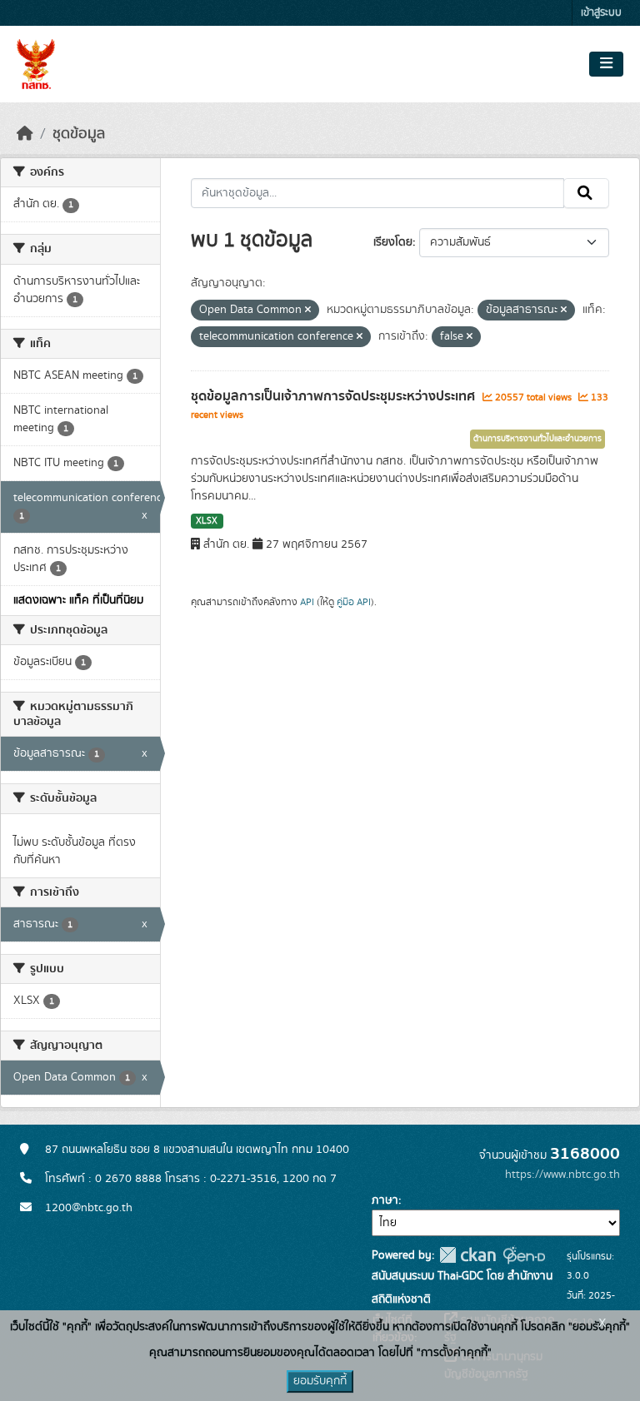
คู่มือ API (354, 601)
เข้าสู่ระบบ (601, 13)
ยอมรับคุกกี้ (320, 1381)
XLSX (207, 521)
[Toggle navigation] (606, 64)
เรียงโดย (392, 242)
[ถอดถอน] (308, 310)
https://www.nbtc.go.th (562, 1174)
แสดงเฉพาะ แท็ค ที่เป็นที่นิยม (78, 600)
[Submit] (586, 193)
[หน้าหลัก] (25, 134)
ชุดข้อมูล (78, 134)
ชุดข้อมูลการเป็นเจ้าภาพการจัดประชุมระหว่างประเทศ (334, 396)
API (307, 601)
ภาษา (385, 1200)
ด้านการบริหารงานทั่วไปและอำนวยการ (537, 439)
